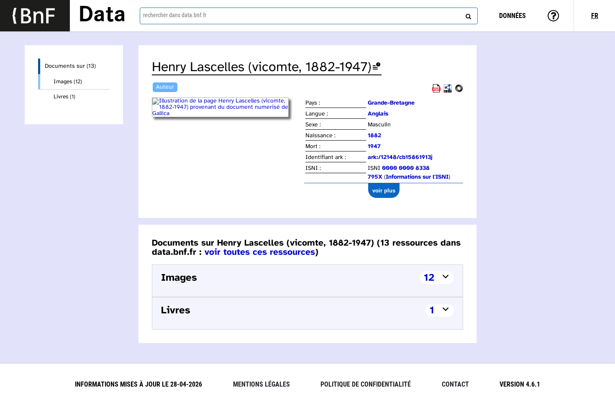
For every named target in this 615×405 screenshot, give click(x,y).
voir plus (383, 190)
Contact (455, 384)
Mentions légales (261, 384)
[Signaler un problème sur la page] (377, 67)
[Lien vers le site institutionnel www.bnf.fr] (35, 15)
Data (102, 15)
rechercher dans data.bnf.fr (174, 15)
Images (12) (68, 82)
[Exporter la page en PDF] (436, 91)
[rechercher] (467, 14)
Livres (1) (64, 97)
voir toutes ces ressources (260, 252)
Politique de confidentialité (365, 384)
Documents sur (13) (70, 66)
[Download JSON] (459, 91)
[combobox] (309, 16)
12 (429, 278)
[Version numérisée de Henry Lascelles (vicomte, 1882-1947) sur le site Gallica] (228, 113)
